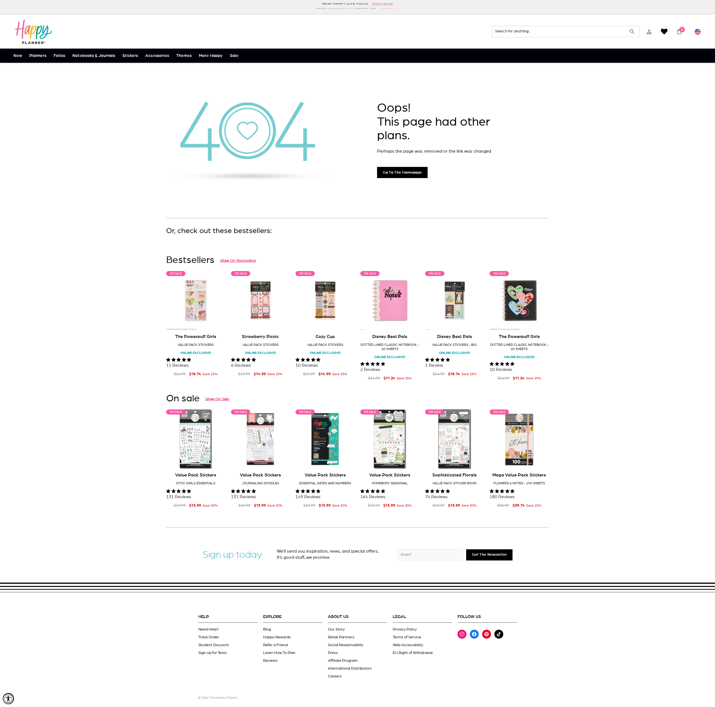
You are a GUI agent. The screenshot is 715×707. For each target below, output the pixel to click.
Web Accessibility (408, 645)
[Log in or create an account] (649, 31)
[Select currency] (697, 31)
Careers (335, 676)
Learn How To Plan (279, 653)
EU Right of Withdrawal (413, 653)
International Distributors (350, 668)
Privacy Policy (405, 629)
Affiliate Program (343, 661)
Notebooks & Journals (93, 56)
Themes (184, 56)
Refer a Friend (275, 645)
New (17, 56)
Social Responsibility (345, 645)
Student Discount (213, 645)
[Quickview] (217, 321)
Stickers (130, 56)
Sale (234, 56)
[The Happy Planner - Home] (33, 32)
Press (333, 653)
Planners (37, 56)
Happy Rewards (277, 637)
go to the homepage (402, 172)
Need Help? (208, 629)
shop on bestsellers (238, 261)
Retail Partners (341, 637)
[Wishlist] (664, 32)
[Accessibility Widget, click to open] (8, 698)
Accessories (157, 56)
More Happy (211, 56)
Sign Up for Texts (212, 653)
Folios (59, 56)
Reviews (270, 661)
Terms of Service (407, 637)
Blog (267, 629)
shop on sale (217, 399)
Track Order (208, 637)
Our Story (336, 629)
